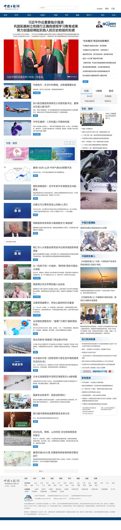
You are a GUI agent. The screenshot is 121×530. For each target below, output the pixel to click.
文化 (113, 15)
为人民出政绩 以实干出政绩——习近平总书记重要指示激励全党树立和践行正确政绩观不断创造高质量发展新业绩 (46, 34)
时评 (16, 15)
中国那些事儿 (88, 256)
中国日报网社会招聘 (11, 242)
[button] (68, 76)
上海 (78, 483)
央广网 (113, 489)
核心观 (89, 96)
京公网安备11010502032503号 (43, 498)
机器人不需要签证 (87, 128)
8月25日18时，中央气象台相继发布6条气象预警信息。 (49, 172)
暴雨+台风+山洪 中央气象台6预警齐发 (52, 167)
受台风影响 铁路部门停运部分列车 (50, 339)
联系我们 (13, 486)
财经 (52, 478)
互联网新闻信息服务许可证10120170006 (58, 495)
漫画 (77, 15)
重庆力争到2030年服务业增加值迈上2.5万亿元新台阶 (97, 361)
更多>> (41, 471)
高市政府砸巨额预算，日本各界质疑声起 (96, 67)
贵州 (67, 485)
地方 (102, 15)
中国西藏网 (104, 489)
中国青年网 (75, 489)
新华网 (43, 489)
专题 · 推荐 (11, 143)
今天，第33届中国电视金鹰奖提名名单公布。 (46, 418)
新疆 (90, 485)
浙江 (89, 483)
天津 (41, 483)
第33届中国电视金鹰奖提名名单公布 (51, 413)
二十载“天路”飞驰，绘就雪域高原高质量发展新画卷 (97, 135)
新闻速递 (86, 378)
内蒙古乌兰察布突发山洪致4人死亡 (50, 204)
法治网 (62, 491)
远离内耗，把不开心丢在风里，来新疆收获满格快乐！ (49, 89)
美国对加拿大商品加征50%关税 (93, 228)
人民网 (36, 489)
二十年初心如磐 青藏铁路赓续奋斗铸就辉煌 (95, 145)
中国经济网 (84, 489)
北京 (35, 483)
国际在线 (58, 489)
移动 (107, 9)
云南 (72, 485)
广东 (37, 485)
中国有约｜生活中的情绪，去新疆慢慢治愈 (54, 85)
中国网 (51, 489)
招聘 (95, 478)
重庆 (55, 485)
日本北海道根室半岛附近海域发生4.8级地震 (55, 376)
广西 (43, 485)
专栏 (66, 15)
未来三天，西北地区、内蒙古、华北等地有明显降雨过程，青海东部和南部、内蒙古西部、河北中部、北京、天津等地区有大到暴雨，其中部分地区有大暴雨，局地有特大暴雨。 (55, 441)
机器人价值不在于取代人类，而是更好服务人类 (96, 132)
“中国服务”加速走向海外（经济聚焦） (95, 46)
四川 (61, 485)
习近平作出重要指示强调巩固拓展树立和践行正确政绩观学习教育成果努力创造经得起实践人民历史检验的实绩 (46, 26)
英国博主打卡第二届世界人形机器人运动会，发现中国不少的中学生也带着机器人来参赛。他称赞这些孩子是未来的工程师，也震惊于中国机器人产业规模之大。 (55, 291)
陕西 (84, 485)
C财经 (42, 15)
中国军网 (34, 491)
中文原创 (36, 93)
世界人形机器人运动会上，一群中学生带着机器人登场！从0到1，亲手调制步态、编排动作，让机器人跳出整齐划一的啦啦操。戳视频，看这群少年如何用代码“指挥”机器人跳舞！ (55, 129)
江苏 (84, 483)
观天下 (89, 15)
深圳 (96, 485)
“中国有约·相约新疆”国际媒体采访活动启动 (94, 404)
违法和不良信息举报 (40, 495)
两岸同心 (108, 101)
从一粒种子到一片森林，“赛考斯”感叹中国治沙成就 (97, 389)
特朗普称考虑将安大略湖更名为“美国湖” (53, 223)
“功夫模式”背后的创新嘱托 (96, 41)
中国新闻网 (43, 491)
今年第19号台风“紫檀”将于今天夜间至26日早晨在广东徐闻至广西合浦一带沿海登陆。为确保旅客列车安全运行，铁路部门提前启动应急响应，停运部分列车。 (55, 347)
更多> (85, 81)
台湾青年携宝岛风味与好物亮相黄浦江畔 (96, 71)
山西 (53, 483)
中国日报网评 (89, 101)
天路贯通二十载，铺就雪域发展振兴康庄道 (94, 148)
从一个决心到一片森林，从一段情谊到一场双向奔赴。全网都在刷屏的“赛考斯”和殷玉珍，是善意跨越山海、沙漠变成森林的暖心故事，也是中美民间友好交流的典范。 (55, 310)
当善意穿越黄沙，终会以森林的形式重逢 (53, 302)
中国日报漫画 (88, 222)
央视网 (66, 489)
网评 (90, 109)
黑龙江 (71, 483)
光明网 (26, 491)
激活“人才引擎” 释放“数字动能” (93, 58)
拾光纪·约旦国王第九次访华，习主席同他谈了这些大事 (29, 36)
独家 (86, 478)
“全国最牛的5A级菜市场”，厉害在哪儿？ (96, 50)
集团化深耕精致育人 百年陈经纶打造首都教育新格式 (97, 385)
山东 (107, 483)
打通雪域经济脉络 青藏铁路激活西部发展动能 (95, 138)
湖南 (31, 485)
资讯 (29, 15)
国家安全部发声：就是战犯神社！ (50, 395)
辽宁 (59, 483)
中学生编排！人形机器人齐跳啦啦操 (51, 122)
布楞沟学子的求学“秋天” (89, 352)
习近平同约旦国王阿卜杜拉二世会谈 (25, 77)
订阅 (113, 9)
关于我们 (7, 486)
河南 (113, 483)
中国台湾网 (94, 489)
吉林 (65, 483)
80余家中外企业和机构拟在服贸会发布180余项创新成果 (98, 364)
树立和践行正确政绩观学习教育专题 (95, 75)
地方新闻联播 (88, 339)
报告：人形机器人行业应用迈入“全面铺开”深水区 (96, 349)
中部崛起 (108, 96)
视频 (55, 15)
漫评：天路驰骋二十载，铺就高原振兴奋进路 (95, 141)
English (99, 9)
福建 (95, 483)
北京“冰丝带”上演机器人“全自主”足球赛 (93, 367)
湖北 (25, 485)
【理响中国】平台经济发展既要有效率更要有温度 (99, 63)
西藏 (78, 485)
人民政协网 (53, 491)
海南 (49, 485)
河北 (47, 483)
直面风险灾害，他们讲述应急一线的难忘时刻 (98, 54)
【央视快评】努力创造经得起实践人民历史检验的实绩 (62, 36)
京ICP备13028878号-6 (75, 498)
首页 (5, 15)
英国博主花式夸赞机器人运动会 (49, 284)
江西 (101, 483)
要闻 (35, 115)
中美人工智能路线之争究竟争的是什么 (110, 116)
